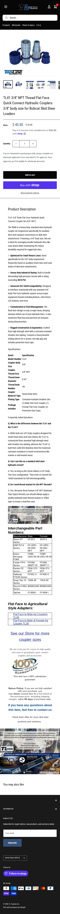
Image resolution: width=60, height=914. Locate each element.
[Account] (49, 7)
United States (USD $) (12, 858)
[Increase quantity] (33, 143)
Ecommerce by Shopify (17, 907)
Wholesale (16, 25)
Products (6, 25)
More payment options (30, 193)
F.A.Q (38, 25)
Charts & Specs (28, 25)
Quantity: (7, 143)
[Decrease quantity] (16, 143)
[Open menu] (6, 7)
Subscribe (12, 843)
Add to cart (30, 175)
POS (4, 907)
